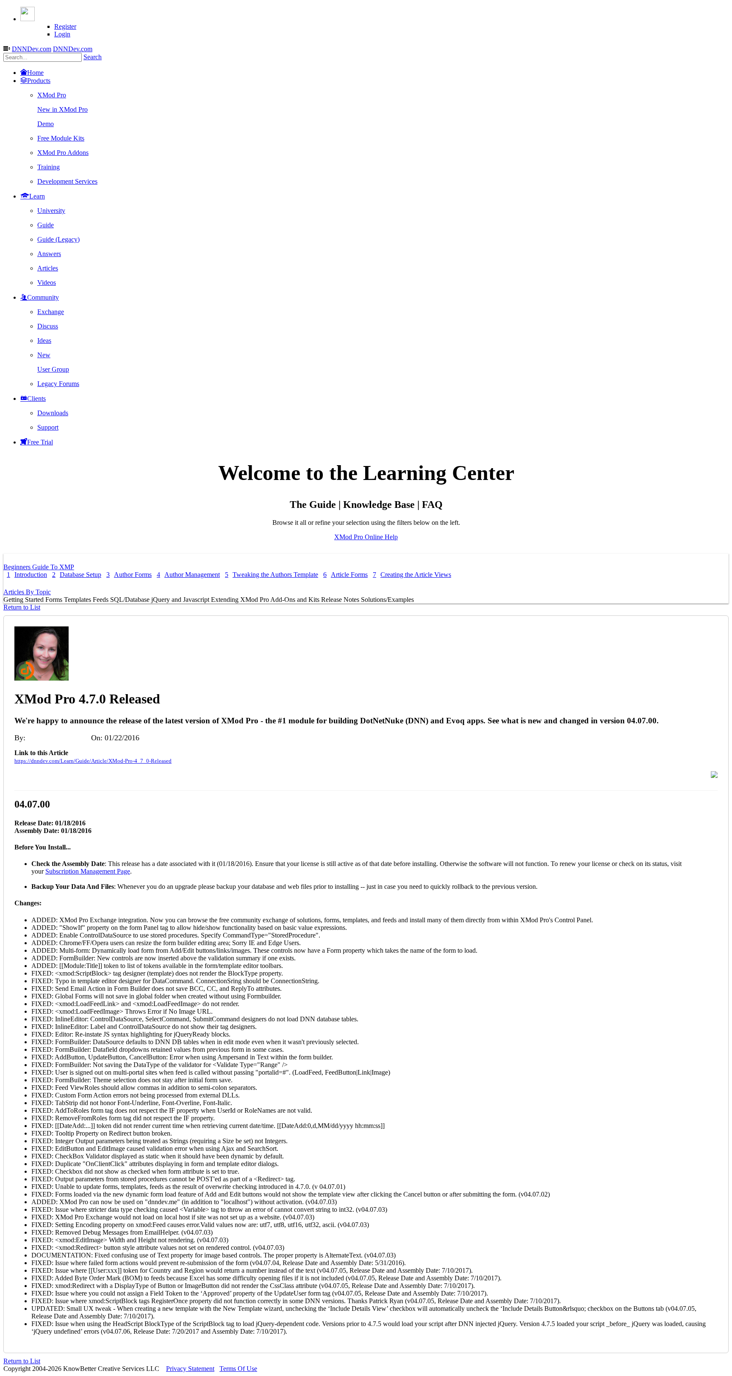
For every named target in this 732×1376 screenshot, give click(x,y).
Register (65, 26)
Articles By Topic (27, 592)
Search (92, 57)
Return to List (21, 607)
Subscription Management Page (87, 871)
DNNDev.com (31, 48)
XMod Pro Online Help (366, 536)
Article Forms (345, 574)
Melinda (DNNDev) (58, 737)
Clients (36, 398)
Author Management (188, 574)
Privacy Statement (190, 1368)
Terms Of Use (238, 1368)
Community (43, 297)
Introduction (27, 574)
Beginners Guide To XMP (38, 567)
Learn (37, 196)
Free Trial (40, 442)
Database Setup (76, 574)
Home (35, 72)
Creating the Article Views (412, 574)
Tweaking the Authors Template (271, 574)
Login (62, 34)
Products (38, 80)
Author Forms (129, 574)
